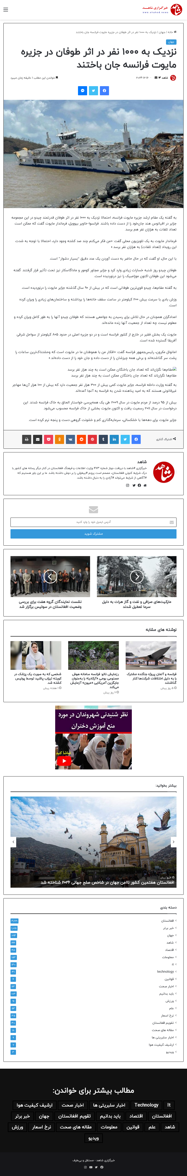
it (173, 964)
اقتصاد (169, 950)
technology (165, 972)
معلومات (168, 957)
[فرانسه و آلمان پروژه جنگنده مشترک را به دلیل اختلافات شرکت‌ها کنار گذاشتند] (151, 655)
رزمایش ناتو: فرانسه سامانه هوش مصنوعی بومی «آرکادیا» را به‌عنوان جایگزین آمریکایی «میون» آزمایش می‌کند (94, 680)
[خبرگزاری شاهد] (162, 9)
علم (171, 1008)
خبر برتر (168, 928)
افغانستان (167, 921)
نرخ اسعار (167, 1016)
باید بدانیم (166, 994)
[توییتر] (133, 485)
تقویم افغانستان (163, 1023)
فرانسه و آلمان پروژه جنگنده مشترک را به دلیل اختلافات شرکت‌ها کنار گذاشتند (152, 678)
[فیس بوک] (138, 485)
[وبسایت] (144, 485)
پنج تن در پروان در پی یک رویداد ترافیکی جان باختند (127, 882)
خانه (171, 32)
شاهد (165, 78)
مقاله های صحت (163, 1030)
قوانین (169, 979)
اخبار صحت (166, 986)
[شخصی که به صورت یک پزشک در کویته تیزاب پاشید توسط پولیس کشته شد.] (35, 655)
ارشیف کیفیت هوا (161, 1045)
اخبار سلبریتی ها (163, 1037)
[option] (93, 842)
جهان (162, 32)
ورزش (170, 1001)
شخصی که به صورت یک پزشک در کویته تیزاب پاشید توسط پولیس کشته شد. (37, 678)
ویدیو (170, 1052)
